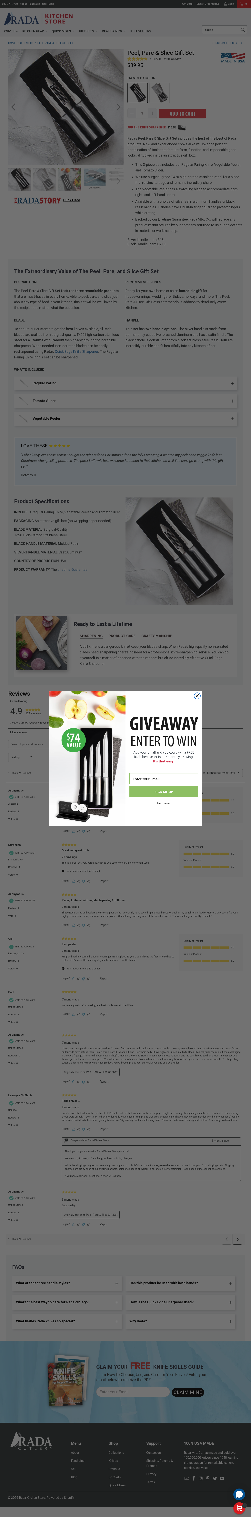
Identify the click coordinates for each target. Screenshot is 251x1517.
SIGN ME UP (164, 792)
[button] (239, 1494)
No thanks (163, 803)
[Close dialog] (197, 696)
